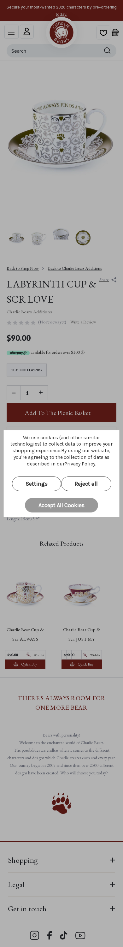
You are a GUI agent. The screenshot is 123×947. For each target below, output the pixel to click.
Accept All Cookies (61, 505)
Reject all (86, 483)
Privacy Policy (79, 464)
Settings (37, 483)
